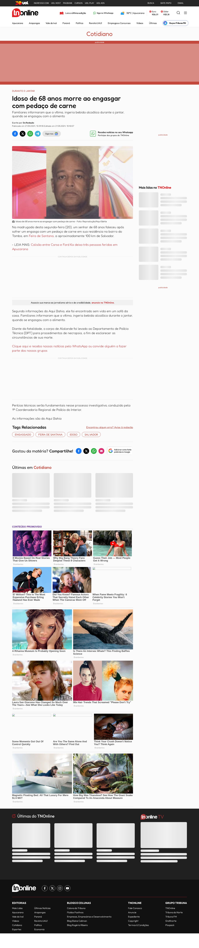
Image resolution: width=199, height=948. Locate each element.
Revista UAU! (95, 23)
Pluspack (169, 925)
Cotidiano (99, 34)
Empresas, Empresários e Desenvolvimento (89, 916)
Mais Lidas (17, 908)
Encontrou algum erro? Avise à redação (109, 427)
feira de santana (50, 434)
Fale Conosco (135, 908)
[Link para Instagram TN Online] (60, 888)
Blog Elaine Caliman (77, 920)
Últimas (153, 23)
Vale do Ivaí (51, 23)
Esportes (16, 929)
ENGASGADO (23, 434)
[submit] (178, 13)
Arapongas (34, 23)
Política (79, 23)
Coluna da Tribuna (76, 908)
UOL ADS (100, 3)
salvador (91, 434)
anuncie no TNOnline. (103, 302)
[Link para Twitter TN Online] (52, 888)
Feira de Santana (41, 236)
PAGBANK (67, 3)
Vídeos (139, 23)
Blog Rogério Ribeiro (77, 925)
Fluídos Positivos (75, 912)
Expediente (134, 916)
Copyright (133, 920)
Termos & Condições (138, 925)
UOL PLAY (89, 3)
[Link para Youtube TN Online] (67, 888)
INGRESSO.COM (41, 3)
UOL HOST (56, 3)
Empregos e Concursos (119, 23)
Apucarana (17, 23)
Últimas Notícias (42, 908)
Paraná (66, 23)
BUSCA (151, 3)
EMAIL (181, 3)
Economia (39, 929)
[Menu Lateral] (185, 13)
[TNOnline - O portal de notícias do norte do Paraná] (25, 13)
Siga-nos (49, 133)
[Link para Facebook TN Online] (45, 888)
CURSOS (79, 3)
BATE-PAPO (166, 3)
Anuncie (132, 912)
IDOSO (73, 434)
